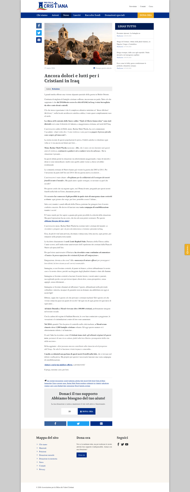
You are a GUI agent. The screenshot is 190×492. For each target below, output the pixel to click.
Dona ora (146, 15)
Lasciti (77, 15)
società (66, 381)
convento (59, 383)
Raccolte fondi (92, 15)
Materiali (42, 448)
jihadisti (98, 383)
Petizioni (42, 451)
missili (86, 381)
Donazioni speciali (115, 15)
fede (82, 381)
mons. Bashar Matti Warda (71, 383)
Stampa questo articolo (103, 68)
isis (94, 383)
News (66, 15)
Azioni (55, 15)
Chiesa (54, 383)
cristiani (52, 381)
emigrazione (70, 386)
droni (93, 381)
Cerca (151, 6)
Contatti (143, 6)
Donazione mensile (46, 455)
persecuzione (59, 381)
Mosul (77, 386)
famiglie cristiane (84, 386)
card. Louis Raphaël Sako (58, 386)
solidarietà (90, 383)
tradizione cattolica (74, 381)
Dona (187, 248)
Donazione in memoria (48, 458)
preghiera (83, 383)
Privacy (42, 469)
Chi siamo (42, 15)
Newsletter (133, 6)
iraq (48, 381)
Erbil (89, 381)
